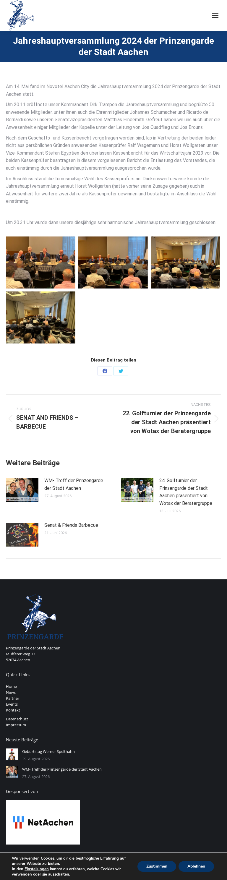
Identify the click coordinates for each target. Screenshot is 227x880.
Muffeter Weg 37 (20, 654)
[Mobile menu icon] (215, 15)
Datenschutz (17, 719)
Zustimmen (156, 866)
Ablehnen (196, 866)
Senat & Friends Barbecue (71, 525)
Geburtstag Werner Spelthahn (48, 751)
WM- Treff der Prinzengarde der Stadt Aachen (73, 484)
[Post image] (22, 490)
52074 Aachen (18, 659)
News (11, 692)
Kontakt (13, 710)
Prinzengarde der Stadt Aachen (33, 648)
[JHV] (40, 317)
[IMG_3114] (113, 262)
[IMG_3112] (185, 262)
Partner (12, 698)
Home (11, 686)
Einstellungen (37, 869)
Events (12, 704)
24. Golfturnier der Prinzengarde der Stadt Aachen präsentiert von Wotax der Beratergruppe (185, 492)
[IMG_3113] (40, 262)
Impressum (16, 724)
